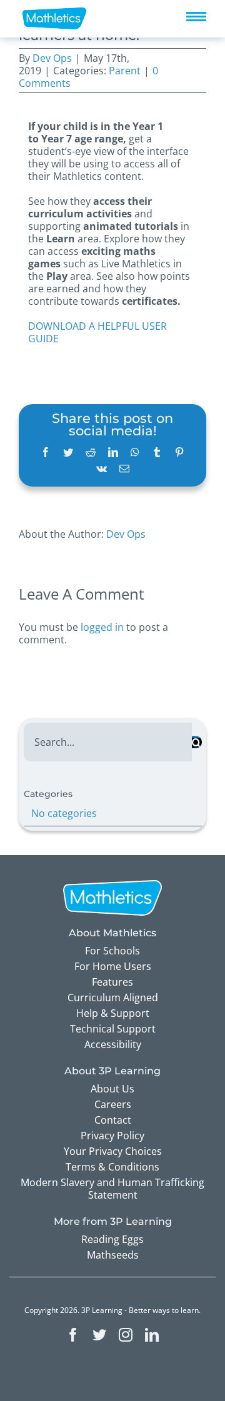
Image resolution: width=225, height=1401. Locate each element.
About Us (112, 1088)
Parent (125, 70)
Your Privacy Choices (113, 1151)
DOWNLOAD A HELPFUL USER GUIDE (97, 332)
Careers (112, 1104)
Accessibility (112, 1044)
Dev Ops (52, 58)
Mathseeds (113, 1255)
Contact (112, 1120)
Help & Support (112, 1013)
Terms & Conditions (112, 1167)
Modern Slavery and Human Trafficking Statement (112, 1188)
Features (112, 982)
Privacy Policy (112, 1135)
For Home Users (112, 966)
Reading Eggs (112, 1239)
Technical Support (113, 1028)
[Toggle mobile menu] (196, 16)
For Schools (112, 950)
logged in (102, 627)
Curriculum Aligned (113, 997)
